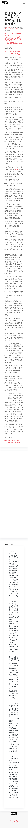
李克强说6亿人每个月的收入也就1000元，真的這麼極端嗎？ (14, 555)
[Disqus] (14, 475)
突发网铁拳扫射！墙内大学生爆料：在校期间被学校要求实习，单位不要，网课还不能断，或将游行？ (13, 608)
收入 (5, 29)
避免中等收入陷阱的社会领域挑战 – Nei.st (14, 659)
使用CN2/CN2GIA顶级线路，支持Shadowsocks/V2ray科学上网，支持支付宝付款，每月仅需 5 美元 (13, 37)
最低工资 (12, 29)
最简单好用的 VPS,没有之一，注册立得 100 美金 (13, 441)
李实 (15, 29)
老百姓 (16, 169)
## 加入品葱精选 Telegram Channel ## (13, 44)
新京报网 (8, 27)
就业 (8, 29)
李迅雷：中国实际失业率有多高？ (13, 758)
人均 (18, 29)
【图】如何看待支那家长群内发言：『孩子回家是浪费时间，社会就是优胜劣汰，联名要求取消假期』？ (14, 710)
